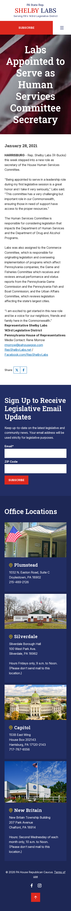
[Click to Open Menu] (62, 28)
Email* (9, 446)
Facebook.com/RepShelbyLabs (26, 355)
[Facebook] (23, 370)
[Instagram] (39, 887)
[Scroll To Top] (35, 897)
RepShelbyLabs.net (18, 350)
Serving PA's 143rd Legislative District (36, 10)
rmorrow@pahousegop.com (24, 345)
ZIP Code (11, 461)
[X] (16, 370)
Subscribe (26, 27)
